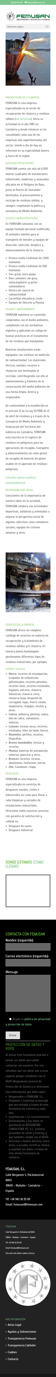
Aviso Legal (14, 1325)
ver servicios (23, 119)
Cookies (12, 1352)
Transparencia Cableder (22, 1345)
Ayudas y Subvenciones (22, 1331)
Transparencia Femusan (22, 1338)
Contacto (13, 1359)
